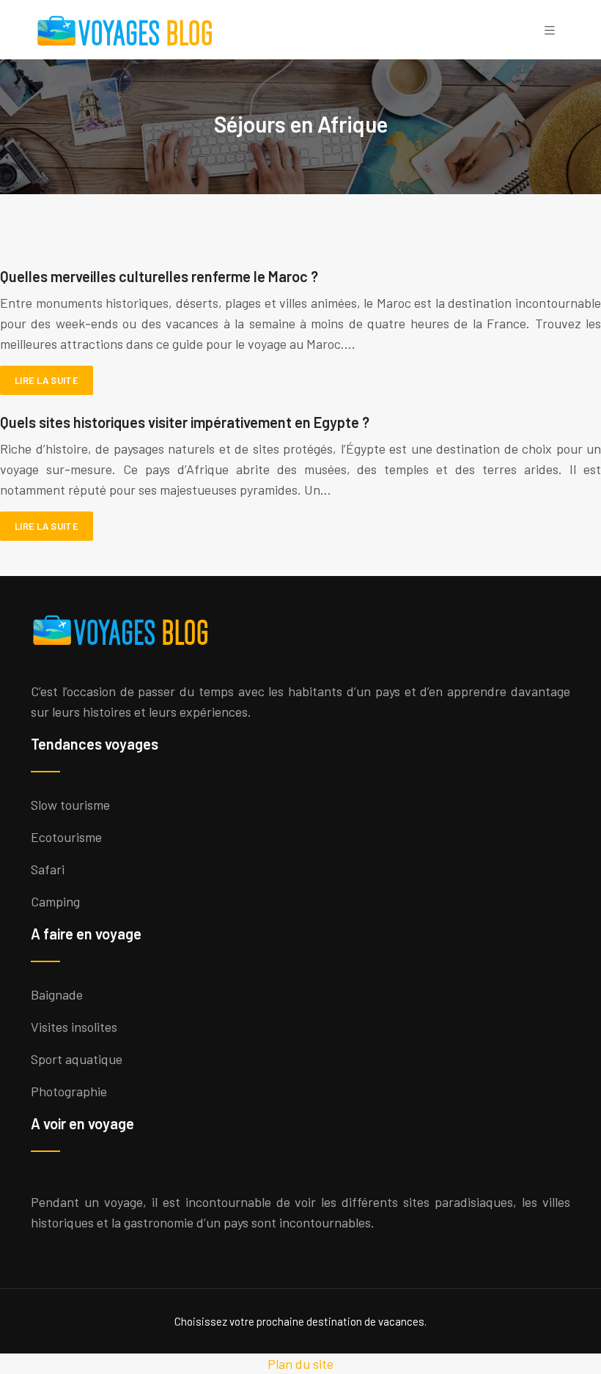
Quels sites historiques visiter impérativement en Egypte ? (184, 422)
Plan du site (300, 1364)
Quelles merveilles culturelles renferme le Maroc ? (159, 276)
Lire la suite (46, 380)
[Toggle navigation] (550, 29)
